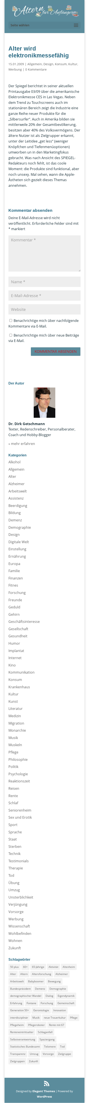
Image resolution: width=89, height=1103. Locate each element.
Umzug (14, 890)
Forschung (17, 592)
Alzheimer (16, 483)
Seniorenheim (19, 810)
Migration (16, 723)
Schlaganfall (45, 1032)
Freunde (15, 600)
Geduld (14, 607)
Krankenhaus (19, 687)
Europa (14, 563)
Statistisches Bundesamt (25, 1046)
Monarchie (17, 730)
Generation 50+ (19, 1010)
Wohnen (15, 940)
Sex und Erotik (20, 817)
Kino (12, 665)
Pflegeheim (17, 1025)
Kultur (72, 64)
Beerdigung (17, 505)
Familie (14, 570)
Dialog (49, 996)
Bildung (14, 512)
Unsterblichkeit (20, 897)
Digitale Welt (18, 542)
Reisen (13, 788)
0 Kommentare (36, 69)
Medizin (14, 716)
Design (48, 64)
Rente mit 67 (56, 1025)
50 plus (14, 967)
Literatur (15, 708)
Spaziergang (47, 1039)
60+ (25, 967)
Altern (24, 974)
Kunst (13, 701)
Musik (13, 737)
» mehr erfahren (21, 443)
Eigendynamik (66, 996)
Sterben (14, 846)
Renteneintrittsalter (21, 1032)
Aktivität (53, 967)
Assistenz (16, 498)
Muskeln (15, 744)
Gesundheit (17, 636)
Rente (13, 795)
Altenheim (69, 967)
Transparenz (17, 1054)
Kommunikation (21, 672)
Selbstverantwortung (22, 1039)
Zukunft (14, 948)
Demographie (19, 527)
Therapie (15, 868)
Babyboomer (36, 981)
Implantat (16, 650)
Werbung (15, 69)
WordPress (44, 1096)
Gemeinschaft (65, 1003)
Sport (12, 824)
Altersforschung (41, 974)
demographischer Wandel (25, 996)
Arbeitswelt (17, 491)
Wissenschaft (19, 926)
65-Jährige (38, 967)
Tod (11, 875)
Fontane (31, 1003)
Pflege (13, 752)
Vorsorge (16, 911)
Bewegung (54, 981)
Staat (12, 839)
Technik (14, 853)
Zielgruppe (64, 1054)
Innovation (59, 1010)
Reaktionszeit (19, 781)
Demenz (15, 520)
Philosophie (18, 759)
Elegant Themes (43, 1091)
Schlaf (13, 803)
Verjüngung (17, 904)
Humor (14, 643)
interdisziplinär (19, 1017)
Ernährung (17, 556)
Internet (15, 657)
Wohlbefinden (19, 933)
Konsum (61, 64)
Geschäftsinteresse (24, 621)
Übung (13, 882)
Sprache (15, 832)
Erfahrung (16, 1003)
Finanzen (15, 578)
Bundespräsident (20, 989)
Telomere (50, 1046)
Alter (12, 476)
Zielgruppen (17, 1061)
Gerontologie (41, 1010)
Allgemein (34, 64)
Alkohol (14, 462)
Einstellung (17, 549)
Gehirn (14, 614)
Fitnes (13, 585)
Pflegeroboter (36, 1025)
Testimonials (18, 861)
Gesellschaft (18, 629)
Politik (13, 766)
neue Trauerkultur (55, 1017)
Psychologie (18, 774)
